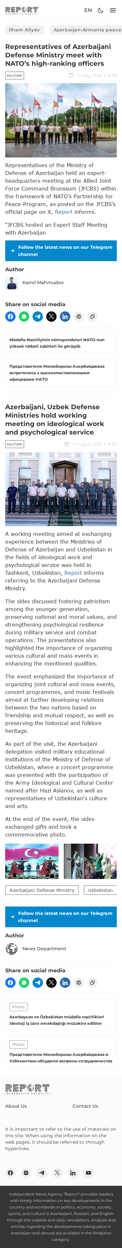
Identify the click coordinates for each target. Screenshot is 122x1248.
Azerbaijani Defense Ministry (42, 890)
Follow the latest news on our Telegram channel (65, 250)
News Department (44, 949)
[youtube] (88, 1173)
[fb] (10, 316)
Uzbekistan (100, 890)
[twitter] (51, 316)
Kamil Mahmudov (43, 282)
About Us (16, 1106)
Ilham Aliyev (24, 30)
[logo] (21, 10)
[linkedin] (65, 316)
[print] (79, 316)
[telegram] (38, 316)
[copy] (92, 316)
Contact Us (85, 1106)
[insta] (26, 1173)
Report (64, 212)
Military (14, 76)
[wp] (24, 316)
